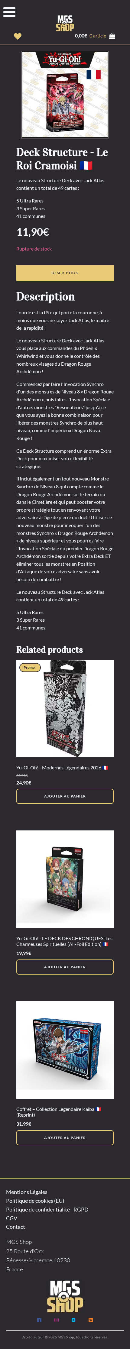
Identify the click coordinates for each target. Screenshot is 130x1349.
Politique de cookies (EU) (35, 1200)
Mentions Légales (26, 1192)
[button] (17, 36)
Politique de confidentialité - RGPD (47, 1209)
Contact (15, 1226)
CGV (11, 1218)
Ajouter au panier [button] (65, 796)
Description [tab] (65, 272)
